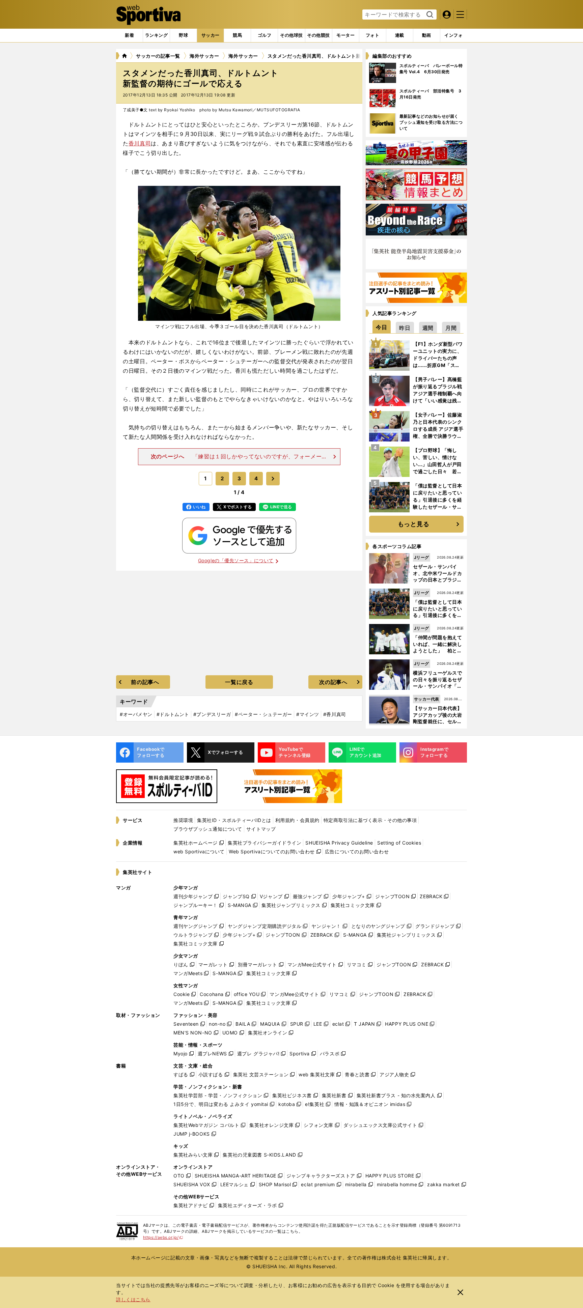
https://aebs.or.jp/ (163, 1237)
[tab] (183, 35)
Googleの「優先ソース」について (236, 560)
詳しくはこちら (133, 1299)
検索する (429, 15)
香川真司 (140, 143)
